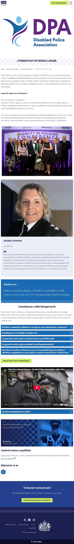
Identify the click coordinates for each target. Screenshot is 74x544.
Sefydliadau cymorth (27, 69)
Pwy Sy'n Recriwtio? (59, 3)
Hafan (2, 69)
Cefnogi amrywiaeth (12, 69)
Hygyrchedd (32, 528)
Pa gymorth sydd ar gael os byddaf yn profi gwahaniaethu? (28, 344)
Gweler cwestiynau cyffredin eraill (16, 361)
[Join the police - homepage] (3, 3)
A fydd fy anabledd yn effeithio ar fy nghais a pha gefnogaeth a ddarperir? (34, 327)
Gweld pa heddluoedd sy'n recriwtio (37, 500)
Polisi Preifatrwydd (23, 524)
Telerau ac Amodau (10, 524)
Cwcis (33, 524)
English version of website (29, 532)
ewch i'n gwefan (7, 458)
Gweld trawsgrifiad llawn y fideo (16, 411)
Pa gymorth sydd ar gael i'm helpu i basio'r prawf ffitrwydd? (28, 338)
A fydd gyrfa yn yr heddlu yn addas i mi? (19, 333)
